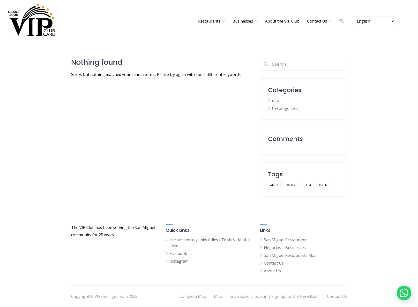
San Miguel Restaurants (285, 239)
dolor (290, 185)
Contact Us (317, 21)
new (275, 100)
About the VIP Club (282, 21)
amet (274, 185)
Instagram (179, 261)
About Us (272, 271)
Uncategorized (285, 108)
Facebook (178, 253)
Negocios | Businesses (285, 247)
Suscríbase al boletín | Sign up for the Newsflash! (274, 296)
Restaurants (209, 21)
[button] (404, 293)
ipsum (306, 185)
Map (218, 296)
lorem (322, 185)
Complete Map (192, 296)
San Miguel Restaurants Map (290, 255)
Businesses (242, 21)
